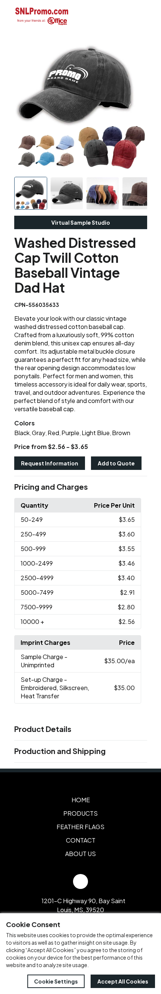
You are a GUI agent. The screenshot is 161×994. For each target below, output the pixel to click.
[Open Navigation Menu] (138, 16)
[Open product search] (122, 16)
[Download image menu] (137, 48)
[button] (80, 487)
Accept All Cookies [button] (122, 981)
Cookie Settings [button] (56, 981)
